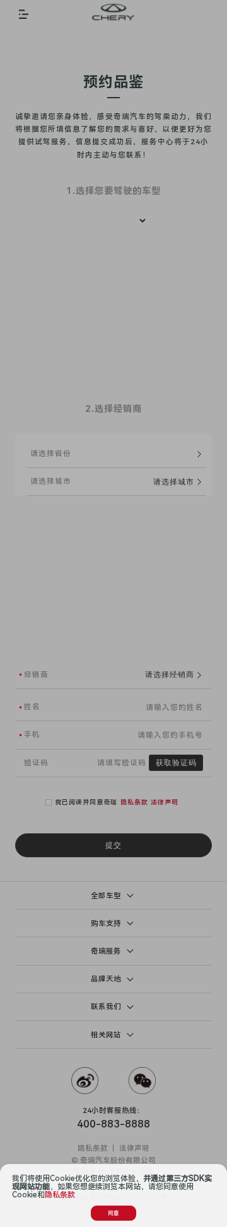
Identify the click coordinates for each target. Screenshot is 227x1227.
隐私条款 (60, 1194)
